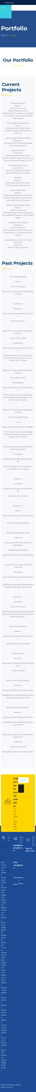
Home (3, 35)
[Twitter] (28, 3)
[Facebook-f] (22, 3)
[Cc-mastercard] (29, 1083)
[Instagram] (25, 3)
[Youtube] (35, 3)
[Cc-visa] (25, 1083)
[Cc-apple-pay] (25, 1086)
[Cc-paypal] (33, 1083)
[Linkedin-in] (31, 3)
